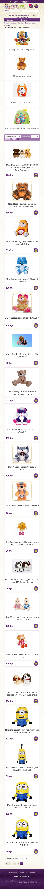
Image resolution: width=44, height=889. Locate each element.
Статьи (34, 15)
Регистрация (25, 1)
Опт (17, 17)
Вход (16, 1)
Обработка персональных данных (18, 15)
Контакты (24, 17)
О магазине (12, 13)
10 (12, 139)
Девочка (7, 25)
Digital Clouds (33, 882)
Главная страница (10, 23)
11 (15, 139)
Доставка (22, 13)
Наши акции (31, 13)
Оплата (16, 876)
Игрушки (20, 23)
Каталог (22, 873)
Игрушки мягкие (30, 23)
